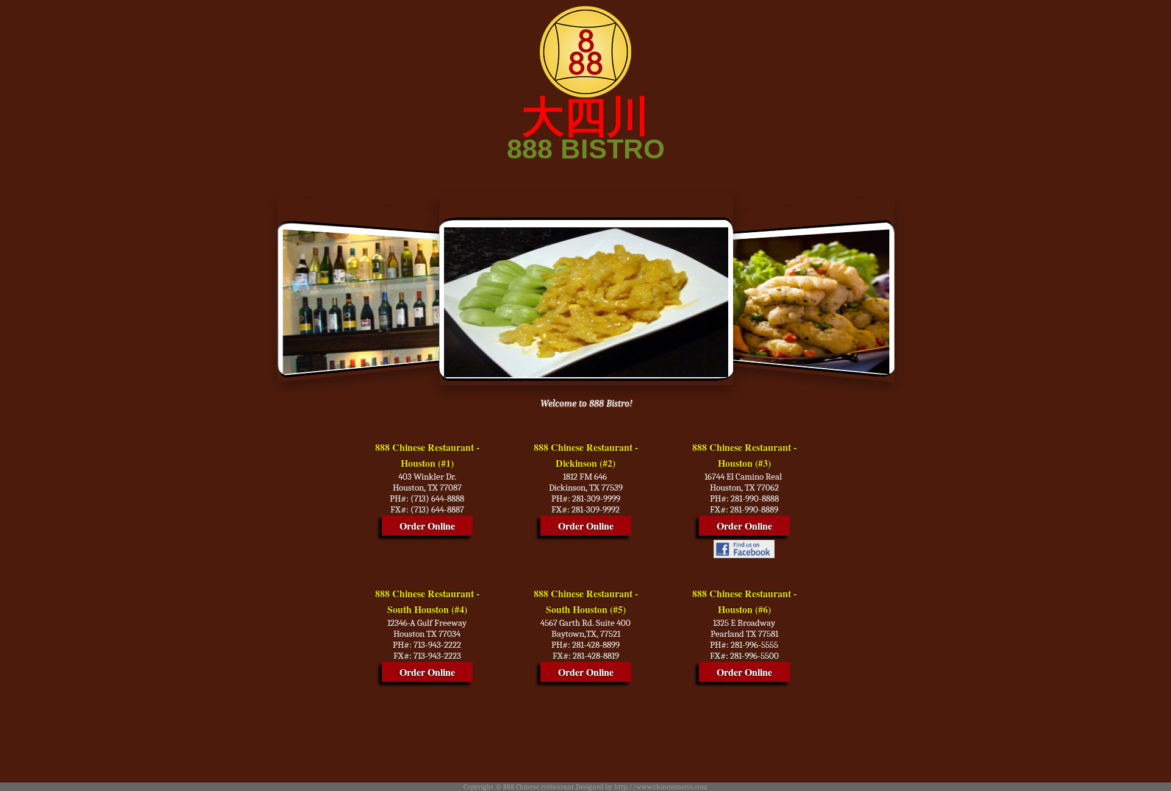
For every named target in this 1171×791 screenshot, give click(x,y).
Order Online (427, 526)
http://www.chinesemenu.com (660, 786)
